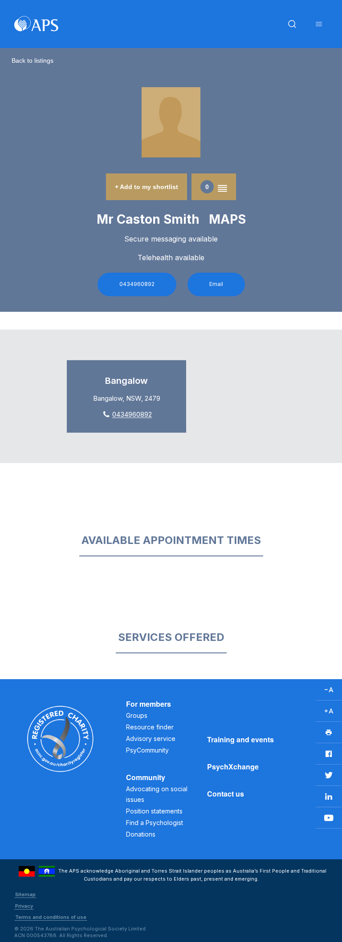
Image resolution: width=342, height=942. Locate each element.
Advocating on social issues (156, 794)
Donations (140, 834)
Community (145, 777)
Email (216, 284)
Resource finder (150, 727)
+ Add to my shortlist (146, 186)
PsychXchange (233, 766)
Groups (136, 715)
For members (148, 704)
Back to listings (32, 60)
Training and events (240, 739)
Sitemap (25, 894)
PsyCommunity (147, 750)
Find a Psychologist (154, 822)
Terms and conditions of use (50, 917)
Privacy (24, 906)
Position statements (154, 811)
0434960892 (137, 284)
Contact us (225, 794)
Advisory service (150, 738)
